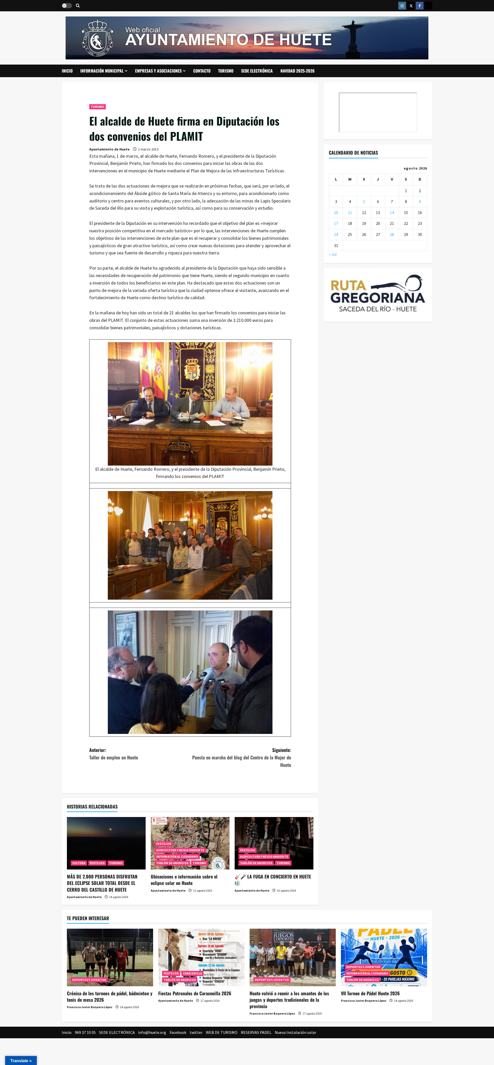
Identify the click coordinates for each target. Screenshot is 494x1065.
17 (336, 223)
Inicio (67, 71)
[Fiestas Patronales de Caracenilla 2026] (201, 957)
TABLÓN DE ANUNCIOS (172, 863)
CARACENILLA (192, 973)
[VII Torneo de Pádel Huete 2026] (384, 957)
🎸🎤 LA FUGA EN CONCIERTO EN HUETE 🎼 (273, 879)
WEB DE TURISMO (221, 1032)
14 (392, 212)
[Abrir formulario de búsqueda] (78, 5)
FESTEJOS (97, 863)
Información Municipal (101, 71)
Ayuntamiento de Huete (109, 149)
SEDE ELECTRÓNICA (257, 71)
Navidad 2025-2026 (297, 71)
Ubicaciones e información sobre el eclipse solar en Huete (184, 879)
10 (336, 212)
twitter (196, 1032)
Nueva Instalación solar (295, 1032)
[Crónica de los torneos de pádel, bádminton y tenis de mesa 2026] (110, 957)
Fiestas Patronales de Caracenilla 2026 (194, 993)
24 (336, 234)
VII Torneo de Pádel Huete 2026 (370, 993)
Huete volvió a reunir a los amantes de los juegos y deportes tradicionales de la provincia (289, 999)
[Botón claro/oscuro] (67, 5)
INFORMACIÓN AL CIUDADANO (177, 856)
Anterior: (113, 754)
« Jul (333, 254)
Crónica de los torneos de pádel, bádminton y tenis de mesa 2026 (109, 996)
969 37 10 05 (85, 1032)
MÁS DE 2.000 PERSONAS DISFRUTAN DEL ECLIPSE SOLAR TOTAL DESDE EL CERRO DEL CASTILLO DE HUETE (102, 883)
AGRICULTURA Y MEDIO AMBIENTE (180, 850)
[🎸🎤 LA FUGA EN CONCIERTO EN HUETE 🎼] (274, 843)
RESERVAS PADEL (256, 1032)
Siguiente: (241, 757)
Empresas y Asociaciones (158, 71)
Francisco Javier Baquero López (89, 1007)
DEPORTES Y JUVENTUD (89, 980)
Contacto (201, 71)
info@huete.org (152, 1032)
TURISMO (225, 71)
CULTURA (78, 863)
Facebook (178, 1032)
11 (350, 212)
